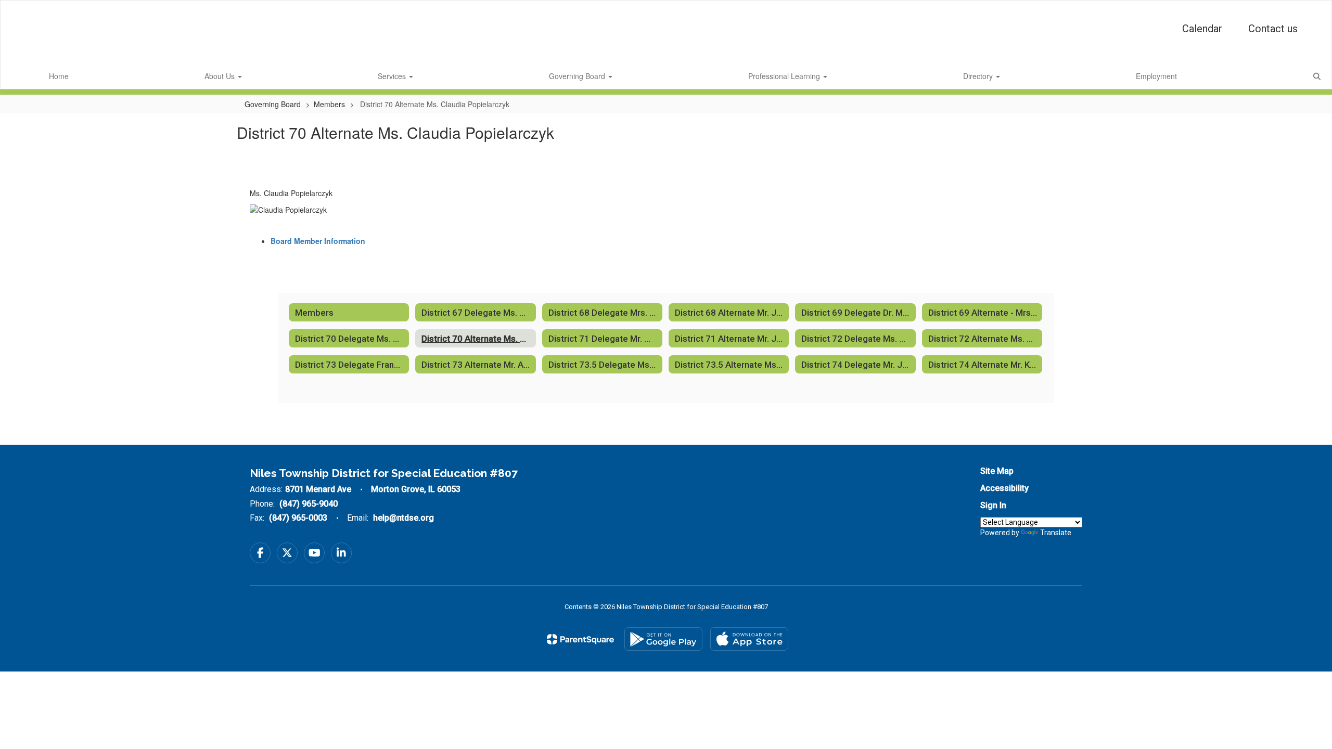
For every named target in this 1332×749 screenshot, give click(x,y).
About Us (220, 76)
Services (393, 76)
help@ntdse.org (403, 518)
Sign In (993, 505)
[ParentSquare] (580, 639)
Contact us (1273, 28)
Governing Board (578, 76)
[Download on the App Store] (749, 639)
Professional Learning (785, 76)
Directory (979, 76)
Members (329, 104)
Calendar (1202, 28)
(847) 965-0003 (298, 518)
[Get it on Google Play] (663, 639)
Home (59, 76)
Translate (1055, 532)
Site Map (997, 471)
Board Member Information (318, 241)
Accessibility (1004, 488)
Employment (1156, 76)
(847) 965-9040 (308, 504)
